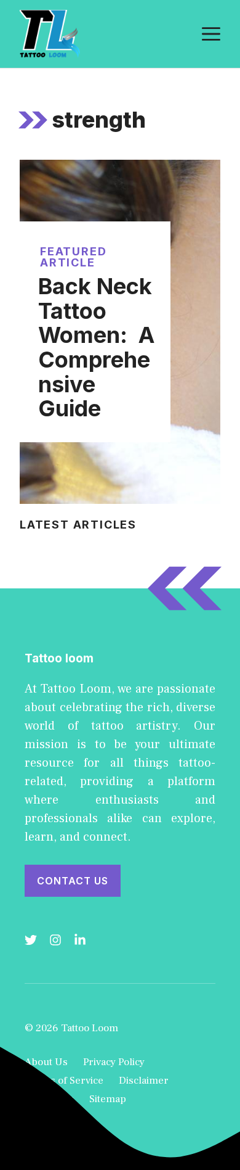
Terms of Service (64, 1080)
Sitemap (107, 1099)
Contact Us (72, 881)
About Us (46, 1062)
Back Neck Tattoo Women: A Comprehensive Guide (96, 347)
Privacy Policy (114, 1062)
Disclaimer (144, 1080)
